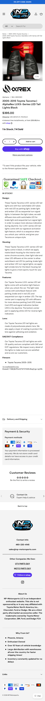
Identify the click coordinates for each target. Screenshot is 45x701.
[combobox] (22, 26)
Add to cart (30, 141)
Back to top (22, 506)
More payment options (23, 155)
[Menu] (3, 14)
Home (4, 34)
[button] (41, 14)
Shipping (5, 117)
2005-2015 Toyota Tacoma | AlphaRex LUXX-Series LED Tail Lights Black (22, 37)
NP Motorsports (13, 695)
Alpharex (5, 97)
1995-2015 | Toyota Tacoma (18, 34)
